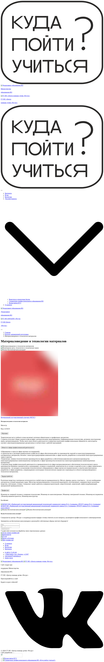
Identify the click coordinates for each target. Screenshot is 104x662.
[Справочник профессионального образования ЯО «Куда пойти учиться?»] (29, 660)
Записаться (5, 529)
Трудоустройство (7, 476)
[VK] (52, 649)
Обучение (5, 433)
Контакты (8, 193)
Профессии (5, 490)
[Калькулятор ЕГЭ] (10, 658)
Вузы (7, 195)
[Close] (1, 190)
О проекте (8, 305)
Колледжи (8, 197)
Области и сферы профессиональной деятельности (18, 447)
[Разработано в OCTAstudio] (11, 656)
